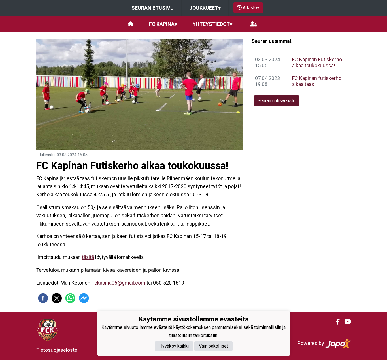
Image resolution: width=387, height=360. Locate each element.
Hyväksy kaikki (174, 346)
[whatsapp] (70, 298)
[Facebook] (335, 322)
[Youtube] (345, 322)
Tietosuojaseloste (56, 350)
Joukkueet (205, 8)
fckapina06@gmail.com (118, 283)
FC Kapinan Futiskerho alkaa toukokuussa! (317, 62)
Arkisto (251, 7)
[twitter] (57, 298)
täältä (88, 257)
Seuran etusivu (152, 8)
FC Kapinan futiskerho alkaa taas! (316, 81)
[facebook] (43, 298)
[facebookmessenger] (84, 298)
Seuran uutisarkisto (276, 100)
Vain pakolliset (213, 346)
